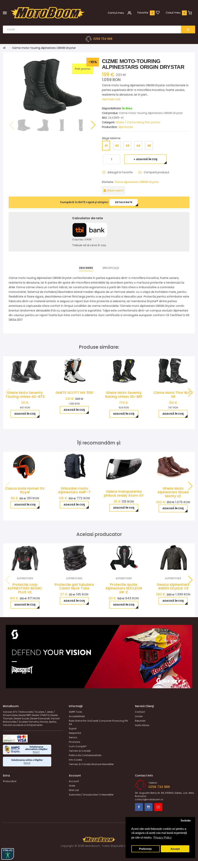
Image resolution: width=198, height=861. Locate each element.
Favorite (142, 13)
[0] (158, 13)
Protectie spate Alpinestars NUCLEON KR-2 (123, 588)
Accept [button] (175, 848)
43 (127, 146)
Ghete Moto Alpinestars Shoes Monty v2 (173, 492)
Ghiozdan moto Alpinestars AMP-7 (74, 490)
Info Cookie (75, 759)
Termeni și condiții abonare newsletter (91, 764)
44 (138, 146)
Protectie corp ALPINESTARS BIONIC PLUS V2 (25, 588)
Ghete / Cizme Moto (129, 122)
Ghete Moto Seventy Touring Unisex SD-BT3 (24, 394)
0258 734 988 (102, 39)
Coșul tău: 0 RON (81, 239)
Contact (140, 711)
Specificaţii (110, 268)
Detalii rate (123, 202)
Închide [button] (186, 820)
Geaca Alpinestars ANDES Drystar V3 (173, 586)
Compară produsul (156, 172)
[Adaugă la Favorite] (19, 566)
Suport (73, 728)
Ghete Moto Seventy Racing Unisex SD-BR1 (123, 394)
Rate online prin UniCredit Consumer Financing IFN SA (98, 722)
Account (74, 781)
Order (72, 785)
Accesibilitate (77, 716)
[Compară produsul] (30, 566)
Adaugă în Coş (146, 159)
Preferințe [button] (145, 848)
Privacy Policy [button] (163, 837)
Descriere (86, 268)
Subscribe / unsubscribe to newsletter (91, 794)
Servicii (73, 737)
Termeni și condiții (80, 750)
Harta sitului (142, 725)
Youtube (158, 807)
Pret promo (152, 122)
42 (117, 146)
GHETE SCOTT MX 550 (74, 392)
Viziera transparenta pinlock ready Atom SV (123, 493)
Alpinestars (125, 127)
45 (149, 146)
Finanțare (74, 742)
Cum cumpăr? (78, 746)
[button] (93, 125)
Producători (9, 781)
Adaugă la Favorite (120, 172)
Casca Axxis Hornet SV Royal (24, 490)
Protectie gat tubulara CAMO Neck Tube (74, 586)
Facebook (139, 807)
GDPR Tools (75, 711)
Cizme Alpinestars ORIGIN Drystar (136, 182)
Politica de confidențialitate (85, 755)
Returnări (140, 720)
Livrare (139, 716)
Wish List (74, 790)
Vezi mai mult (111, 99)
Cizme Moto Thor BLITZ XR (173, 394)
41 (106, 146)
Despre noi (75, 733)
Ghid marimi (114, 190)
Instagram (149, 807)
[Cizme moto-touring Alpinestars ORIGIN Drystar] (24, 125)
